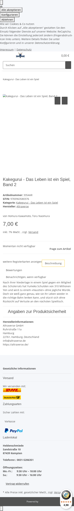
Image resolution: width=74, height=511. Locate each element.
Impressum (7, 49)
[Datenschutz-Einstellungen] (1, 2)
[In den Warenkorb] (6, 92)
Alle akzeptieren (11, 10)
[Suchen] (68, 65)
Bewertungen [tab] (14, 270)
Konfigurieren (9, 14)
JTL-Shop (43, 501)
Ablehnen (7, 19)
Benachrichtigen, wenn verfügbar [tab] (26, 277)
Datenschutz (24, 49)
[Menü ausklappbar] (7, 55)
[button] (52, 55)
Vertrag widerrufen (17, 483)
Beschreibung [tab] (53, 263)
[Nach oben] (1, 508)
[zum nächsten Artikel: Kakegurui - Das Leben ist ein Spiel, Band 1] (42, 80)
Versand (33, 232)
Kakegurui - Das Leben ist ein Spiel (37, 202)
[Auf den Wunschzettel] (65, 101)
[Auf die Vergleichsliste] (57, 101)
